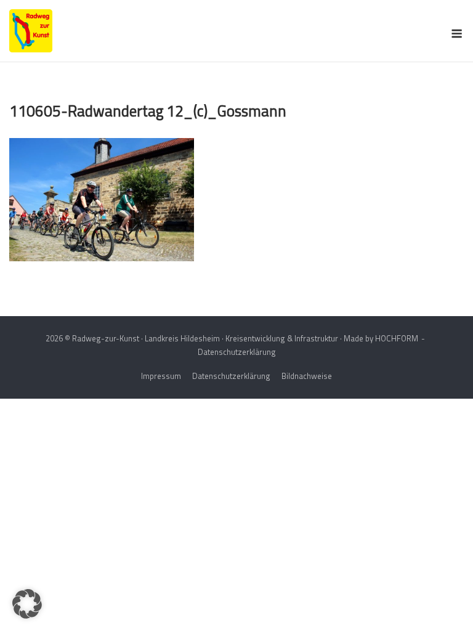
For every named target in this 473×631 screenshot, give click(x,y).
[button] (27, 604)
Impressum (161, 376)
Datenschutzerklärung (237, 352)
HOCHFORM (396, 338)
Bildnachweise (306, 376)
